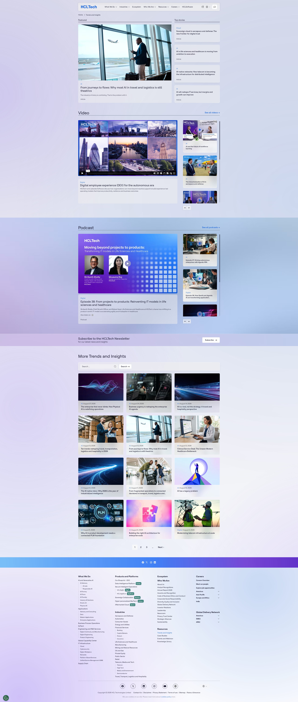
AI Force (82, 594)
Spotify (92, 315)
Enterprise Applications (87, 620)
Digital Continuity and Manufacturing (92, 632)
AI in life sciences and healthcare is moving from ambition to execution (196, 52)
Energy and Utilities (122, 625)
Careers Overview (202, 580)
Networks (83, 655)
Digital (82, 182)
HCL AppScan (125, 594)
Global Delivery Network (166, 605)
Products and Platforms (126, 576)
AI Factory (83, 591)
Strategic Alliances (164, 619)
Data (81, 614)
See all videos (211, 112)
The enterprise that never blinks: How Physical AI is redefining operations (100, 407)
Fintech (119, 636)
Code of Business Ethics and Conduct (171, 596)
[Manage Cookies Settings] (6, 698)
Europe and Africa (202, 598)
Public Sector (120, 656)
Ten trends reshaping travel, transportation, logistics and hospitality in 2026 (99, 450)
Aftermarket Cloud (125, 605)
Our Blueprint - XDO (122, 580)
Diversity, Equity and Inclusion (168, 602)
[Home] (89, 6)
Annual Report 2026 (164, 590)
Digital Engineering (86, 634)
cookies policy (166, 697)
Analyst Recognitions (165, 587)
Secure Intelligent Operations (126, 587)
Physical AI (83, 606)
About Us (160, 584)
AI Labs (85, 586)
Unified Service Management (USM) (91, 660)
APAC (198, 622)
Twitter (147, 562)
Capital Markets (122, 633)
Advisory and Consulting (88, 611)
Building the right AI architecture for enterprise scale (144, 534)
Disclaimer (147, 693)
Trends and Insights (164, 633)
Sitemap (182, 693)
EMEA (198, 619)
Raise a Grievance (193, 693)
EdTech (81, 626)
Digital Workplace (86, 652)
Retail (117, 659)
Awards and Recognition (166, 593)
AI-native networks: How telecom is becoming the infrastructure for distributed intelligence (195, 73)
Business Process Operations (89, 623)
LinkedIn (155, 562)
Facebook (142, 562)
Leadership (161, 610)
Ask (203, 7)
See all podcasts (210, 227)
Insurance (120, 639)
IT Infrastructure (84, 643)
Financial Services (122, 627)
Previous (185, 208)
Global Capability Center (87, 641)
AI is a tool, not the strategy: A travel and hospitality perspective (194, 407)
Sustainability (162, 622)
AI (81, 84)
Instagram (151, 562)
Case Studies (162, 636)
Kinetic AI (83, 603)
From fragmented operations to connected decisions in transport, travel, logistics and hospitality (147, 492)
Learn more (125, 52)
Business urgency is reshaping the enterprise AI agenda (148, 407)
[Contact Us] (214, 7)
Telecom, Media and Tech (124, 662)
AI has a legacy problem (187, 491)
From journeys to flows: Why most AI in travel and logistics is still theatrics (121, 89)
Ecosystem (136, 7)
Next (189, 208)
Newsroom (161, 613)
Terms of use (173, 693)
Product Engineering (86, 637)
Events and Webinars (165, 639)
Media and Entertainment (125, 670)
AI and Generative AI (85, 580)
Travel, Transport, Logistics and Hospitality (130, 676)
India (198, 601)
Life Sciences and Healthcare (126, 642)
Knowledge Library (164, 641)
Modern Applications (87, 617)
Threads (175, 686)
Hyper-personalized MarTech (129, 601)
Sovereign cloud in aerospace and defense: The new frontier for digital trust (196, 32)
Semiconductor (122, 673)
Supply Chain (83, 663)
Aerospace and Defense (124, 616)
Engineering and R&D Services (89, 629)
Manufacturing (120, 645)
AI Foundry (83, 597)
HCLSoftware (187, 7)
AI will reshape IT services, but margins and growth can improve (194, 93)
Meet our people (202, 584)
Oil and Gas (119, 651)
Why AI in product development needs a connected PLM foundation (98, 534)
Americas (199, 591)
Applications (83, 609)
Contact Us (137, 693)
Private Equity (120, 653)
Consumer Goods (121, 622)
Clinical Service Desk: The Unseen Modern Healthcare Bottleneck (195, 450)
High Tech (120, 668)
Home (80, 15)
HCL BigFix (123, 590)
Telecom (120, 665)
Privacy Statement (159, 693)
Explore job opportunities (205, 588)
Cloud (178, 28)
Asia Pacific (200, 595)
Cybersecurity (84, 649)
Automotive (119, 619)
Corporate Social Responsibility (169, 599)
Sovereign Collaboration (127, 597)
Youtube (164, 686)
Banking (119, 630)
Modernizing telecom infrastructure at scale (196, 533)
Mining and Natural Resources (126, 648)
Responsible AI (87, 589)
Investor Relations (164, 607)
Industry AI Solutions (86, 600)
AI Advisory (83, 583)
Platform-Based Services (88, 657)
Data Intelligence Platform (128, 583)
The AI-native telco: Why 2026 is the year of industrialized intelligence (99, 492)
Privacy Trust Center (164, 616)
